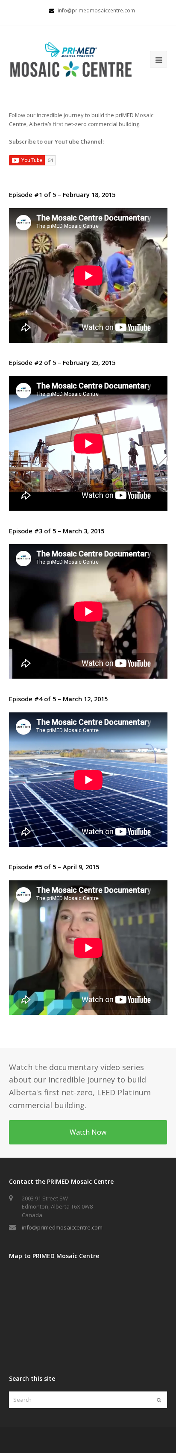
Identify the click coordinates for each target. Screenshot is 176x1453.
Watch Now (88, 1132)
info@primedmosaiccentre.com (62, 1227)
